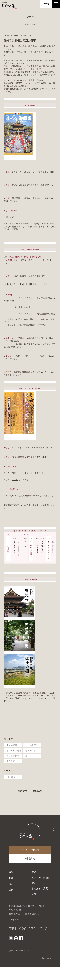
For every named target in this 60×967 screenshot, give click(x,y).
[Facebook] (21, 938)
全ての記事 (12, 745)
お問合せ (30, 858)
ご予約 (46, 3)
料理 (11, 878)
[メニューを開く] (56, 4)
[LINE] (11, 938)
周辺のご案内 (13, 756)
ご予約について (30, 850)
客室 (11, 872)
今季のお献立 (31, 750)
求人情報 (11, 761)
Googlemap (15, 919)
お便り (35, 894)
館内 (11, 889)
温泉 (11, 883)
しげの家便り (31, 745)
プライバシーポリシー (19, 951)
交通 (34, 872)
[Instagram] (16, 938)
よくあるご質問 (14, 750)
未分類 (28, 756)
